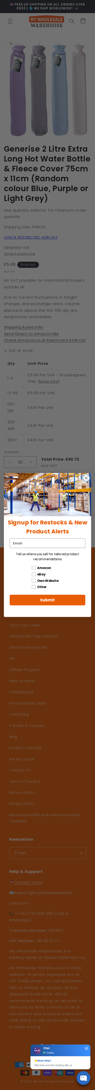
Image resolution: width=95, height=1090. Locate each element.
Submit (47, 600)
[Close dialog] (86, 478)
